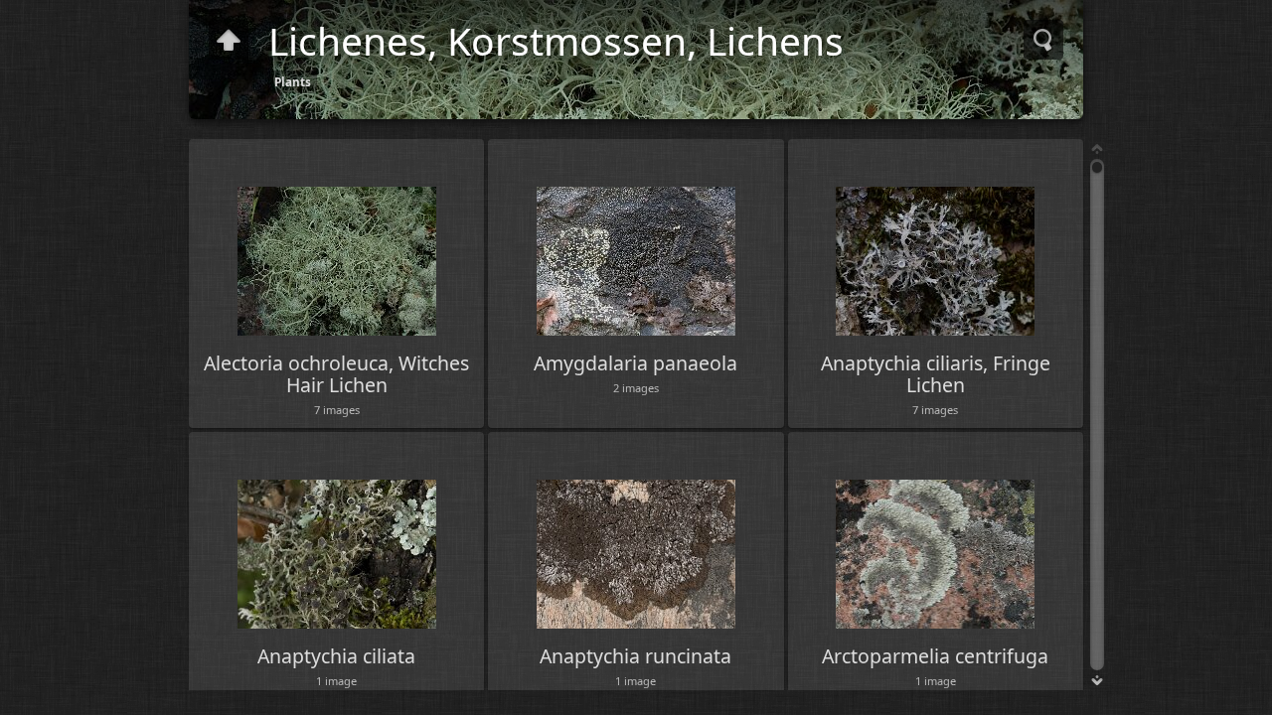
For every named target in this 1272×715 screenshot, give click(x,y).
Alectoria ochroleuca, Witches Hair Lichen (336, 374)
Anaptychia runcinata (635, 656)
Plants (292, 81)
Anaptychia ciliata (336, 656)
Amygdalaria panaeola (635, 363)
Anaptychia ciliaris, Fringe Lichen (935, 374)
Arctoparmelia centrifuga (935, 656)
